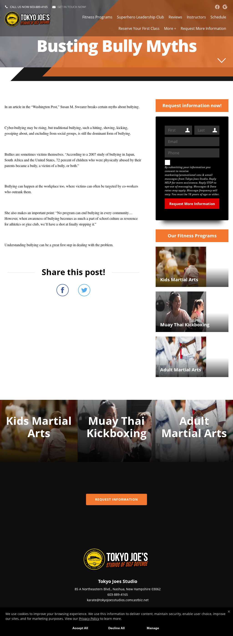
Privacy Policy (89, 618)
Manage (153, 628)
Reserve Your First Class (139, 28)
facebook (217, 6)
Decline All (116, 628)
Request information (116, 499)
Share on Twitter (84, 290)
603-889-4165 (39, 7)
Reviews (175, 17)
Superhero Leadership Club (140, 17)
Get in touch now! (72, 7)
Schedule (218, 17)
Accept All (80, 628)
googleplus (225, 6)
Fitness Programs (97, 17)
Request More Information (203, 28)
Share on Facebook (62, 290)
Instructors (196, 17)
